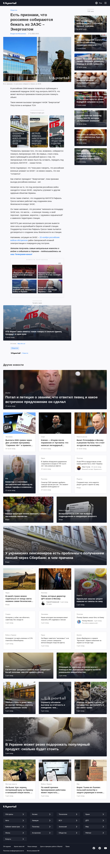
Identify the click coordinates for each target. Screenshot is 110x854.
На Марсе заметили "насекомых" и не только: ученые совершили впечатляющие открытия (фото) (55, 640)
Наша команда (32, 846)
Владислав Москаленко (18, 33)
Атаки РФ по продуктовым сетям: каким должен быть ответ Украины (89, 463)
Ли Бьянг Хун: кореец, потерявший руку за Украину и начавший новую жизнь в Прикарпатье (19, 790)
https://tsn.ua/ (21, 343)
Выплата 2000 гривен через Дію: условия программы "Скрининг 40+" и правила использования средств (18, 443)
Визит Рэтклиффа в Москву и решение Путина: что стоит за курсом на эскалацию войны (91, 443)
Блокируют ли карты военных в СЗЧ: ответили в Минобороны (19, 639)
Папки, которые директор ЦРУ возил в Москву (53, 597)
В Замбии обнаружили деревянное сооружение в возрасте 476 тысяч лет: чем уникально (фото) (54, 464)
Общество (13, 10)
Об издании (7, 846)
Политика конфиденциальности (13, 851)
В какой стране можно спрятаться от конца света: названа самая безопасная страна (18, 599)
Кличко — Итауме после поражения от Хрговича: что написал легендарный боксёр (54, 443)
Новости (25, 353)
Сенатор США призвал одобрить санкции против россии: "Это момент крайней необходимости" (54, 484)
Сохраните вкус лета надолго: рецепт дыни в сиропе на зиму (88, 483)
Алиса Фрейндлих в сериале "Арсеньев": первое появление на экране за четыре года (89, 640)
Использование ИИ (33, 851)
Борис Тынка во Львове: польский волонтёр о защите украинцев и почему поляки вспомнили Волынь (90, 790)
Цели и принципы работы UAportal (51, 846)
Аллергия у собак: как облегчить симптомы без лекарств (17, 618)
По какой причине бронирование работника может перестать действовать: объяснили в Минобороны (54, 790)
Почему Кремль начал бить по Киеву (90, 617)
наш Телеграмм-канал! (21, 254)
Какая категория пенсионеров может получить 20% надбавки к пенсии (54, 618)
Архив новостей (19, 846)
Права (68, 846)
